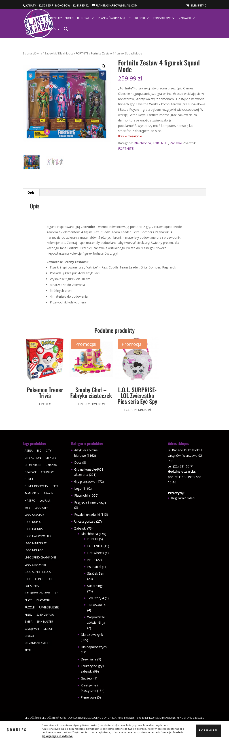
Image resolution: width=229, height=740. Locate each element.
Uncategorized (84, 521)
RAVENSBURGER (49, 607)
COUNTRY (47, 472)
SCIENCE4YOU (45, 615)
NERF (91, 560)
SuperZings (95, 586)
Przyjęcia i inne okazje (90, 502)
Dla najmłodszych (94, 647)
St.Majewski (32, 629)
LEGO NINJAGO (34, 550)
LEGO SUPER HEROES (38, 572)
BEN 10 (92, 539)
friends (48, 493)
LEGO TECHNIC (34, 579)
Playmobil (81, 495)
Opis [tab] (31, 192)
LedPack (45, 500)
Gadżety (87, 678)
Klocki (140, 18)
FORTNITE (82, 53)
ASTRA (29, 450)
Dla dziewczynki (92, 634)
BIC (39, 450)
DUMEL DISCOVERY (36, 486)
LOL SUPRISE (32, 586)
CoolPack (30, 472)
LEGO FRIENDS (33, 529)
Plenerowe (88, 697)
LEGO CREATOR (34, 515)
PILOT (28, 600)
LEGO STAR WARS (35, 565)
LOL (50, 579)
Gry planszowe (84, 481)
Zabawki (185, 18)
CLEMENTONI (33, 465)
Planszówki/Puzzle (112, 18)
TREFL (28, 650)
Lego (52, 29)
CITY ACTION (33, 458)
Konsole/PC (162, 18)
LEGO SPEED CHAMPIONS (40, 557)
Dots (77, 462)
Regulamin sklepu (183, 498)
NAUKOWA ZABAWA (38, 593)
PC (56, 593)
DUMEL (29, 479)
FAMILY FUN (32, 493)
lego (27, 508)
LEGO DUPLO (33, 522)
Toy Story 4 (95, 598)
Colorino (51, 465)
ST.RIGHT (49, 629)
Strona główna (32, 53)
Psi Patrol (94, 567)
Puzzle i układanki (87, 514)
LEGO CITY (41, 508)
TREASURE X (96, 605)
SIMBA (28, 621)
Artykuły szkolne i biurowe (69, 18)
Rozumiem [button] (208, 730)
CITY (48, 450)
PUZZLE (29, 607)
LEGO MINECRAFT (36, 543)
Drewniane (88, 659)
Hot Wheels (95, 553)
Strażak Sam (96, 573)
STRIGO (29, 636)
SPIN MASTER (45, 621)
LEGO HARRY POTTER (38, 536)
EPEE (55, 486)
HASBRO (30, 500)
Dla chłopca (65, 53)
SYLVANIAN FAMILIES (37, 643)
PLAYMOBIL (43, 600)
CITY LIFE (50, 458)
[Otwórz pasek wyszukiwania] (66, 29)
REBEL (28, 615)
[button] (104, 66)
